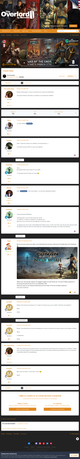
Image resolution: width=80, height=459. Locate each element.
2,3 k (9, 134)
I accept (74, 455)
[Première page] (3, 83)
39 (10, 154)
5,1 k (10, 254)
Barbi (9, 241)
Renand (9, 188)
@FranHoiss (23, 191)
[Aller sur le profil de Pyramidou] (4, 76)
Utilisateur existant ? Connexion (59, 26)
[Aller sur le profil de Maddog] (9, 145)
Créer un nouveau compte (22, 409)
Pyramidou (12, 75)
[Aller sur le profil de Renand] (9, 193)
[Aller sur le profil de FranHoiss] (9, 170)
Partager (62, 76)
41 (10, 315)
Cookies (54, 447)
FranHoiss (9, 165)
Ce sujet (71, 31)
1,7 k (10, 102)
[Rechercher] (77, 31)
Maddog (9, 140)
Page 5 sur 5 (28, 82)
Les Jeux (26, 31)
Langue (26, 447)
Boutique (17, 31)
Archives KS (6, 31)
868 (10, 178)
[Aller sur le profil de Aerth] (9, 125)
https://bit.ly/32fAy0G (22, 287)
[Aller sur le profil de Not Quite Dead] (9, 94)
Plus (45, 31)
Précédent (8, 82)
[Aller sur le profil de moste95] (9, 307)
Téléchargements (36, 31)
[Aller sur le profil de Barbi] (9, 246)
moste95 (9, 302)
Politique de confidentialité (43, 447)
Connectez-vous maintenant (57, 409)
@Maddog (29, 123)
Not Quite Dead (9, 89)
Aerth (9, 120)
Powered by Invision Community (40, 450)
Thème (32, 447)
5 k (10, 203)
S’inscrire (73, 25)
